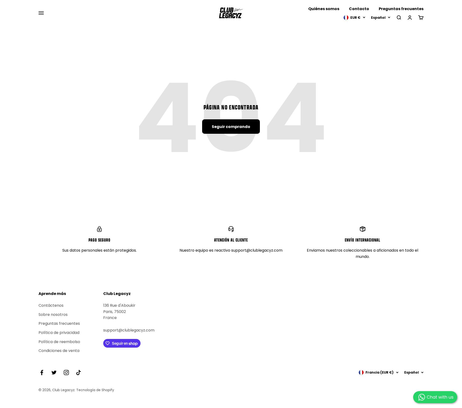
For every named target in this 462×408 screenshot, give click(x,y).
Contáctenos (51, 305)
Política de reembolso (59, 341)
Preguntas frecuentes (401, 9)
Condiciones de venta (58, 350)
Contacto (359, 9)
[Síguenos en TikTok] (78, 372)
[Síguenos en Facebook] (41, 372)
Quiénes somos (323, 9)
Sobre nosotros (53, 314)
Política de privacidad (58, 332)
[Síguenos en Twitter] (54, 372)
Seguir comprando (231, 126)
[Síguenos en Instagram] (66, 372)
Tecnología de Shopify (95, 390)
